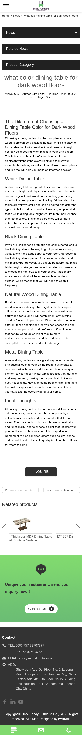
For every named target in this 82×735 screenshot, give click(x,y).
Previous (4, 528)
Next (78, 528)
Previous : (22, 490)
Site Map (32, 719)
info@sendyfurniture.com (36, 658)
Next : (63, 490)
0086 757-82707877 (30, 645)
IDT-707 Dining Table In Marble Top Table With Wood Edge (41, 538)
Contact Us (37, 609)
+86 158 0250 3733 (28, 652)
